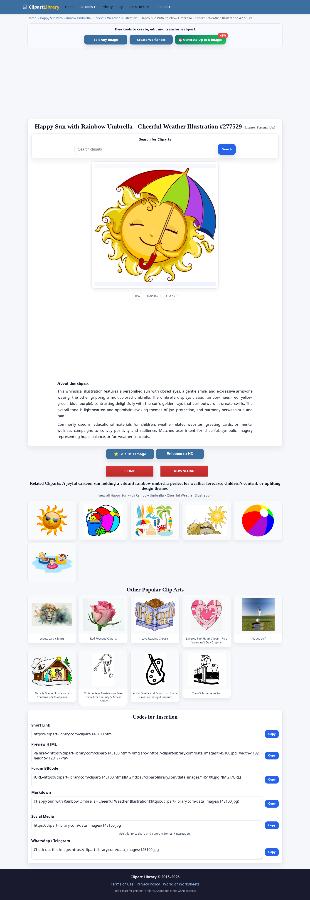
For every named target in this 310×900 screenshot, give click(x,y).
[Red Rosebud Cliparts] (103, 614)
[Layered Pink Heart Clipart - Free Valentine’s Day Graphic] (206, 614)
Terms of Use (139, 7)
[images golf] (258, 614)
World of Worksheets (181, 884)
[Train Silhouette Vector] (206, 669)
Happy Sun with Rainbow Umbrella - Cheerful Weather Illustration (88, 18)
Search (227, 149)
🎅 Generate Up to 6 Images (202, 38)
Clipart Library (143, 876)
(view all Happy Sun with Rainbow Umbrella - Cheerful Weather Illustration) (155, 495)
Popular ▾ (162, 7)
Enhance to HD (180, 454)
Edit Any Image (106, 39)
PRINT (129, 471)
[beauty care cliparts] (52, 614)
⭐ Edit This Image (130, 454)
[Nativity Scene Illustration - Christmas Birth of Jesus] (52, 669)
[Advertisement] (155, 83)
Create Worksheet (151, 39)
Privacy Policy (112, 7)
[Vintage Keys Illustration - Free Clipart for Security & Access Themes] (103, 669)
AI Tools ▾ (88, 7)
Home (69, 7)
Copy (272, 734)
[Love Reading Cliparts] (155, 614)
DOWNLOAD (184, 470)
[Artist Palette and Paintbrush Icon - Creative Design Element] (155, 669)
